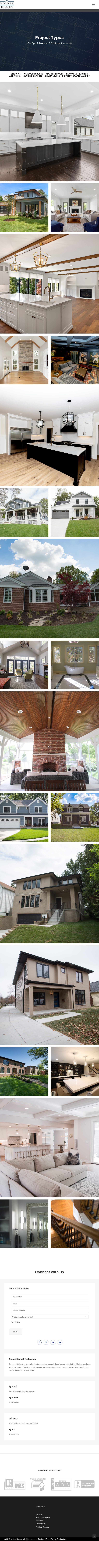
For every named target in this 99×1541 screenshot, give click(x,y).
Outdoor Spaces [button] (32, 76)
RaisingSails (61, 1539)
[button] (93, 4)
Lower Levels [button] (52, 76)
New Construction (43, 1517)
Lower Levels (41, 1524)
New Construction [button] (77, 73)
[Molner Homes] (7, 4)
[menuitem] (16, 74)
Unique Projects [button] (33, 73)
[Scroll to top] (94, 1536)
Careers (39, 1514)
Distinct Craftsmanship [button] (76, 76)
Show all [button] (16, 73)
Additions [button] (15, 76)
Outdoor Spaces (42, 1527)
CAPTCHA (15, 1322)
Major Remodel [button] (55, 73)
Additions (39, 1521)
